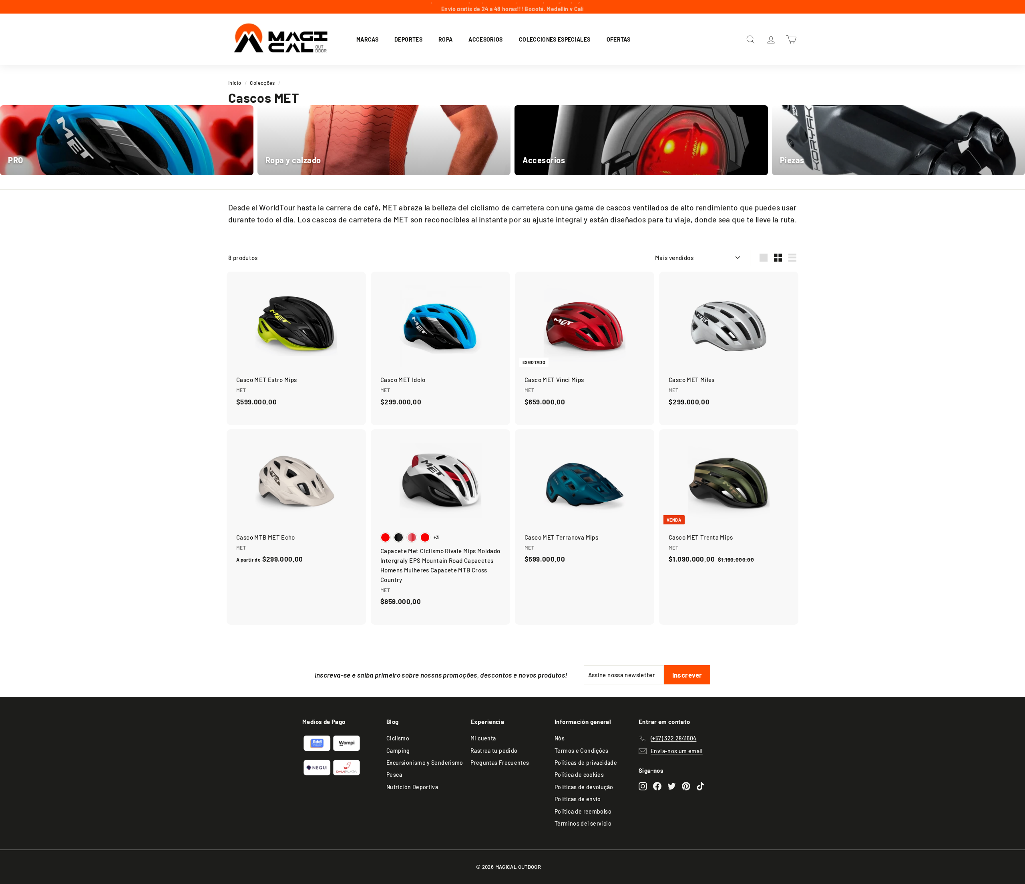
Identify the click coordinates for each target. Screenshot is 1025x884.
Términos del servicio (583, 823)
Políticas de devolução (584, 787)
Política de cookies (579, 774)
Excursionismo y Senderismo (424, 762)
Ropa (445, 39)
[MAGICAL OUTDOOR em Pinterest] (686, 785)
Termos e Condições (582, 750)
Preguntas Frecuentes (499, 762)
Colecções (262, 83)
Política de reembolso (583, 811)
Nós (560, 738)
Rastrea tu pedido (493, 750)
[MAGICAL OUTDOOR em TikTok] (700, 785)
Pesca (394, 774)
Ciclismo (397, 738)
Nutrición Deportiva (412, 787)
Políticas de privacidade (586, 762)
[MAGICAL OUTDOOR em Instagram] (643, 785)
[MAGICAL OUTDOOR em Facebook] (657, 785)
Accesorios (485, 39)
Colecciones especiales (555, 39)
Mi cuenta (483, 738)
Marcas (367, 39)
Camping (398, 750)
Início (234, 83)
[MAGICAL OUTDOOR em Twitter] (671, 785)
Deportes (408, 39)
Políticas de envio (578, 799)
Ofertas (618, 39)
